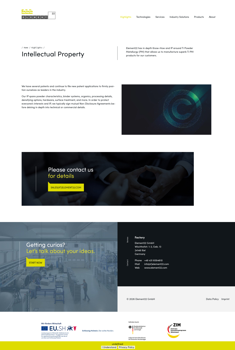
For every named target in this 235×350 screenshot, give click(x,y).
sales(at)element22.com (66, 187)
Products (199, 16)
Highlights (125, 16)
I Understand (109, 347)
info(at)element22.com (156, 264)
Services (160, 16)
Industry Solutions (179, 16)
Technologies (143, 16)
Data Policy (212, 299)
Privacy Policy (126, 347)
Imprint (225, 299)
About (212, 16)
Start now (35, 262)
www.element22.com (155, 267)
